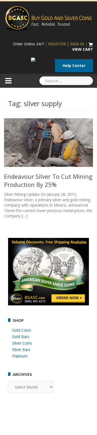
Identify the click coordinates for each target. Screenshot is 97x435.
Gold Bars (20, 336)
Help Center (74, 65)
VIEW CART (82, 49)
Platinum (19, 356)
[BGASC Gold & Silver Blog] (48, 17)
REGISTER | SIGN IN (66, 43)
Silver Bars (21, 349)
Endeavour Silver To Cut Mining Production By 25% (48, 180)
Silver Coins (22, 343)
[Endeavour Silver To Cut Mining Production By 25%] (48, 142)
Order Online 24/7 (28, 43)
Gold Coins (21, 330)
